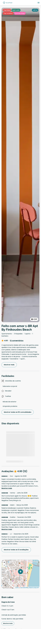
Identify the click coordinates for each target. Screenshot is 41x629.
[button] (22, 576)
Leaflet (17, 587)
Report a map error (34, 587)
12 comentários (16, 340)
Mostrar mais (7, 488)
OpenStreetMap (24, 587)
